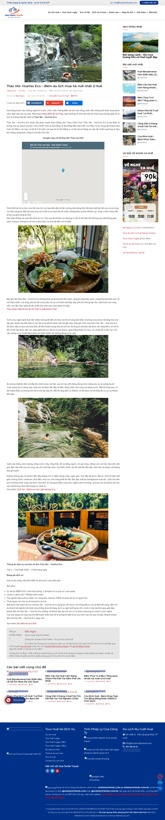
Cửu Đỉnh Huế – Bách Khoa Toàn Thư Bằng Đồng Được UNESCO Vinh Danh (101, 698)
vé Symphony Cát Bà (133, 252)
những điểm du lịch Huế (52, 114)
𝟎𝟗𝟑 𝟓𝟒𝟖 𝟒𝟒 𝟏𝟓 (132, 746)
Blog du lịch (127, 12)
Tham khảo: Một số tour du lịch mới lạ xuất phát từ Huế (32, 309)
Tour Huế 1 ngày (69, 12)
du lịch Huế (26, 646)
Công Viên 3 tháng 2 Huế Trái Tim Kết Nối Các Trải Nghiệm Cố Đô (63, 697)
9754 (75, 96)
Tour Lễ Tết (85, 12)
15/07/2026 (23, 685)
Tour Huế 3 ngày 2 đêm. (56, 746)
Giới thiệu (141, 12)
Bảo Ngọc (20, 96)
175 (109, 681)
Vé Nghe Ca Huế (131, 227)
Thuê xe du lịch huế (54, 753)
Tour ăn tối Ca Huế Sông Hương (139, 233)
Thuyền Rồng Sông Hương (57, 646)
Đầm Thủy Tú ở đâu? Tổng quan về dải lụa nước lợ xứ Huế (101, 677)
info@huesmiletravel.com (138, 743)
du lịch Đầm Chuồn (81, 646)
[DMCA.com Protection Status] (131, 750)
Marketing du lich (122, 816)
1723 (70, 701)
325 (31, 685)
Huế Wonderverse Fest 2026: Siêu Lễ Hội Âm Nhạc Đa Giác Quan (24, 680)
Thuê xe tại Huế (131, 244)
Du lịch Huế (53, 12)
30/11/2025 (62, 701)
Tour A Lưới (50, 757)
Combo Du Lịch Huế (54, 761)
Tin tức (22, 91)
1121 (31, 701)
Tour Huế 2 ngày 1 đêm (55, 742)
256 (70, 684)
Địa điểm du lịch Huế (59, 96)
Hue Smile (13, 685)
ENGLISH (153, 12)
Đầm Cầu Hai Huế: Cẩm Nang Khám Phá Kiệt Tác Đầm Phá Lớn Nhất (63, 678)
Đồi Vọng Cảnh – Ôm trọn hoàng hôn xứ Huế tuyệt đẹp (140, 56)
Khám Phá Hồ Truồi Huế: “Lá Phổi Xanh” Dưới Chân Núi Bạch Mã (148, 112)
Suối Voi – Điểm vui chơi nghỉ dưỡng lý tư (36, 489)
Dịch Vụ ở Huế (99, 12)
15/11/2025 (100, 704)
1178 (108, 704)
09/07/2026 (62, 684)
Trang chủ (11, 91)
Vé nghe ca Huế (52, 749)
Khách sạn (114, 12)
